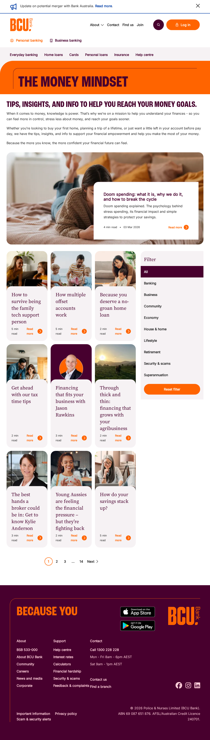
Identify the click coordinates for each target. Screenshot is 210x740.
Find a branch (100, 687)
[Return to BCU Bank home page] (21, 25)
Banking (150, 283)
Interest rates (63, 657)
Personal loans (96, 55)
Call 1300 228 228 (104, 650)
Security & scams (157, 363)
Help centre (144, 55)
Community (153, 306)
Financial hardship (67, 671)
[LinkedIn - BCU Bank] (197, 685)
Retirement (152, 352)
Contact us (98, 679)
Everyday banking (24, 55)
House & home (155, 329)
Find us (128, 25)
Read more (103, 6)
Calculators (62, 664)
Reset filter (172, 389)
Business (150, 295)
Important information (33, 714)
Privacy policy (66, 714)
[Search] (158, 24)
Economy (151, 318)
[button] (198, 5)
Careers (23, 671)
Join (140, 25)
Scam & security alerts (34, 719)
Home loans (53, 55)
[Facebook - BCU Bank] (179, 685)
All (146, 272)
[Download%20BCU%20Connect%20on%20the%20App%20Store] (137, 612)
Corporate (24, 685)
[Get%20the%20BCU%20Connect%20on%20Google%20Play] (137, 625)
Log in (185, 25)
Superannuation (156, 375)
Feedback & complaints (71, 685)
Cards (74, 55)
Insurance (121, 55)
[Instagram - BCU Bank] (188, 685)
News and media (29, 678)
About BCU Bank (29, 657)
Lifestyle (150, 340)
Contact (113, 25)
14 (81, 561)
